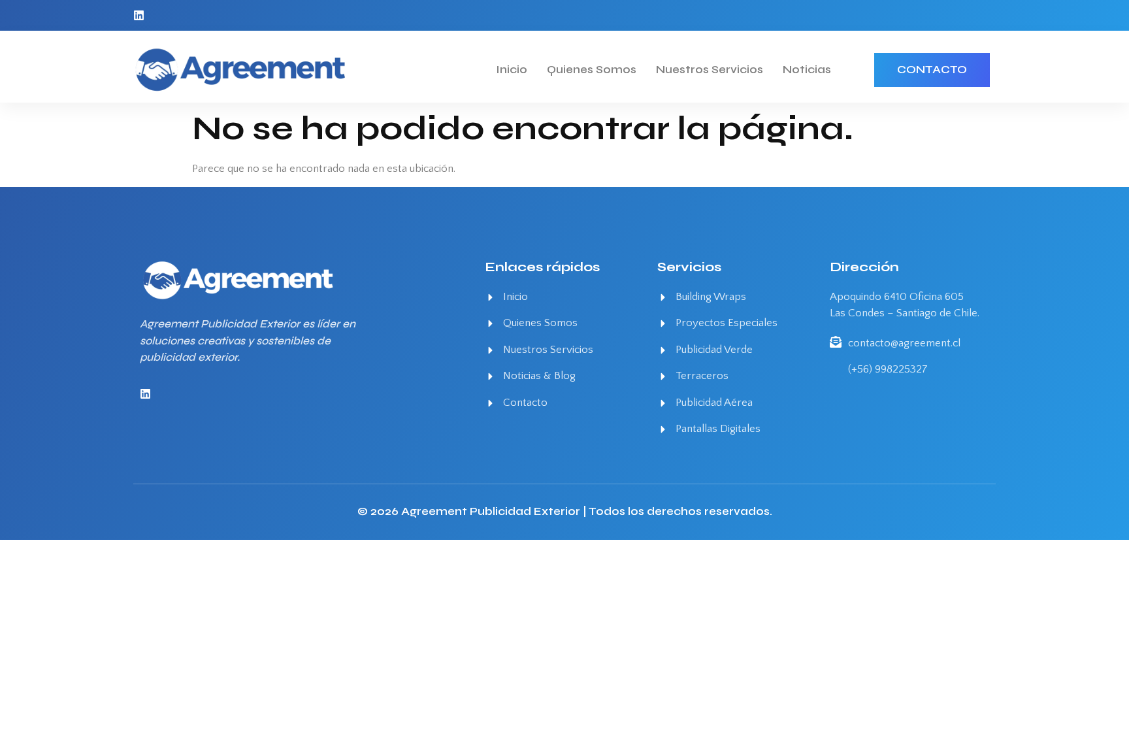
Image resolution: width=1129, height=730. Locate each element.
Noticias (807, 69)
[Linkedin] (138, 15)
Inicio (511, 69)
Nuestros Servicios (709, 69)
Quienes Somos (591, 69)
